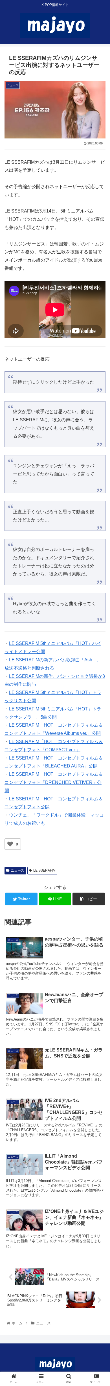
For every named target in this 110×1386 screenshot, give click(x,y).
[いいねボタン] (10, 844)
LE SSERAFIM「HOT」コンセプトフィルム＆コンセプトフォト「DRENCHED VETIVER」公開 (54, 782)
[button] (99, 818)
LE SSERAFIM (44, 870)
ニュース (17, 870)
